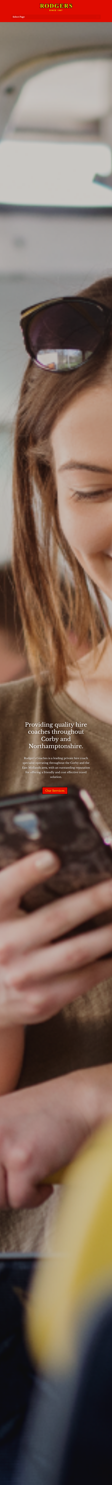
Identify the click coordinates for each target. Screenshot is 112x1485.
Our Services (54, 790)
